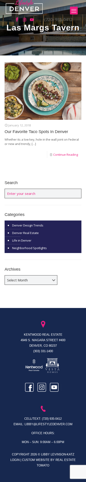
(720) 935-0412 (58, 19)
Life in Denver (21, 240)
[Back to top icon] (76, 472)
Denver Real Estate (25, 233)
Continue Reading (65, 154)
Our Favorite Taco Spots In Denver (36, 131)
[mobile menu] (74, 10)
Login (15, 460)
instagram (25, 19)
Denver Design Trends (27, 225)
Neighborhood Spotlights (29, 248)
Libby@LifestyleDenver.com (48, 424)
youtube (32, 19)
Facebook (18, 19)
